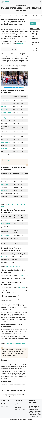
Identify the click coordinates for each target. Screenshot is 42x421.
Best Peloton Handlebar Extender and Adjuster (15, 388)
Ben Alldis (4, 106)
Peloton (24, 5)
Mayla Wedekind (5, 142)
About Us (3, 404)
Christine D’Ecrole (6, 112)
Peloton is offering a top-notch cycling (11, 28)
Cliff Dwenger (5, 115)
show (14, 49)
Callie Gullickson (5, 256)
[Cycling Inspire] (5, 2)
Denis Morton (4, 184)
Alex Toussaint (5, 100)
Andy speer (22, 287)
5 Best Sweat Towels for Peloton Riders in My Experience (36, 35)
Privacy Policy (4, 406)
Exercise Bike (18, 5)
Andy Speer (4, 176)
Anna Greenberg (5, 223)
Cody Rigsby (4, 118)
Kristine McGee (5, 235)
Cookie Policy (4, 407)
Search (33, 23)
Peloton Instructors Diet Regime (14, 266)
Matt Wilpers (4, 190)
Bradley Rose (4, 109)
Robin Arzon (4, 148)
